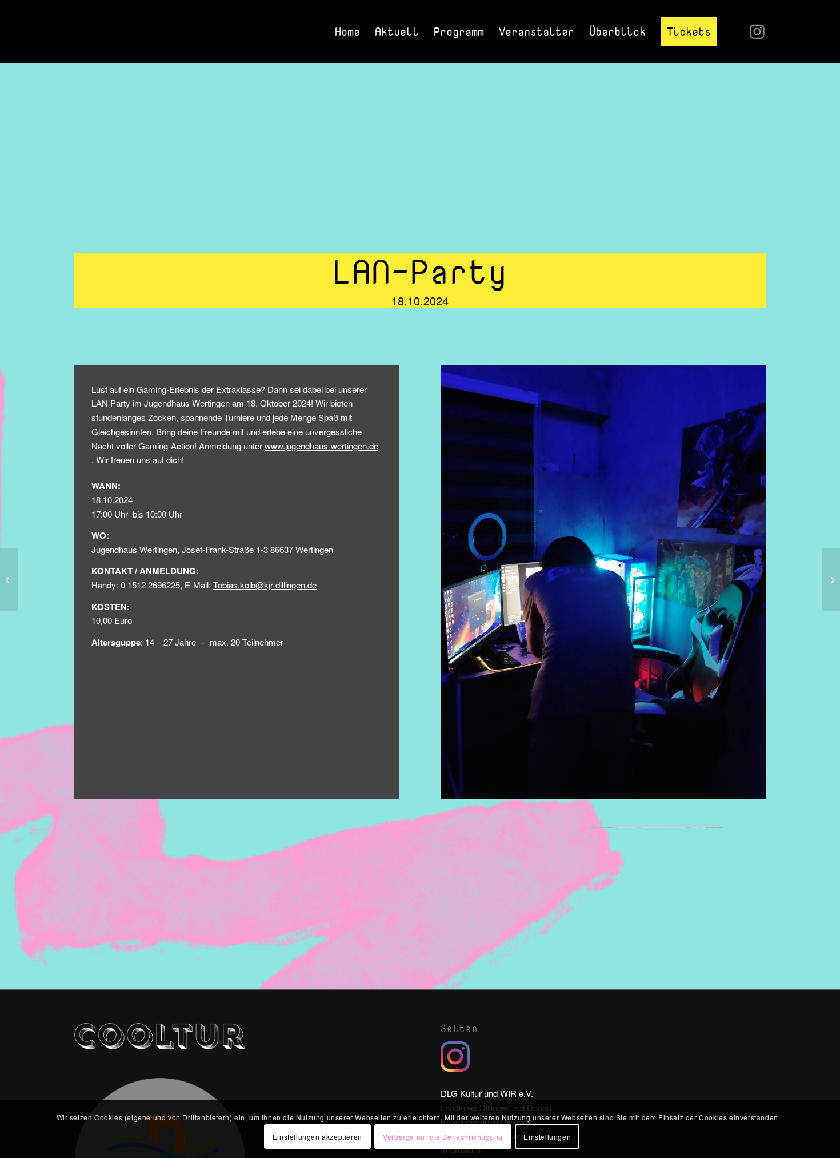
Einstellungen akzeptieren (317, 1136)
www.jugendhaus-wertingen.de (321, 446)
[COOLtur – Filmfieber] (831, 579)
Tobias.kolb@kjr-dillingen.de (265, 585)
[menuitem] (347, 31)
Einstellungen (547, 1136)
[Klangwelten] (9, 579)
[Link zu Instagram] (757, 30)
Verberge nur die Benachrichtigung (443, 1136)
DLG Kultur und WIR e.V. (487, 1093)
